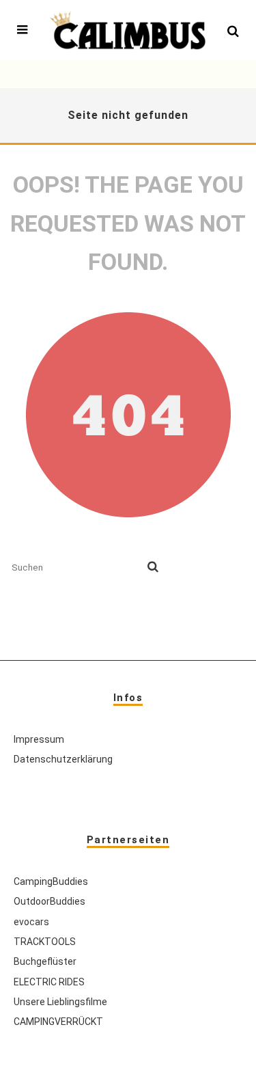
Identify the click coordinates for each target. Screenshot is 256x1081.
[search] (152, 567)
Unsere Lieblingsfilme (60, 1001)
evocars (31, 921)
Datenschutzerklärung (63, 759)
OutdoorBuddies (49, 901)
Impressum (39, 739)
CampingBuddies (51, 881)
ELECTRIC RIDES (49, 981)
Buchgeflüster (45, 961)
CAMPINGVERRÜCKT (58, 1021)
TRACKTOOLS (45, 941)
